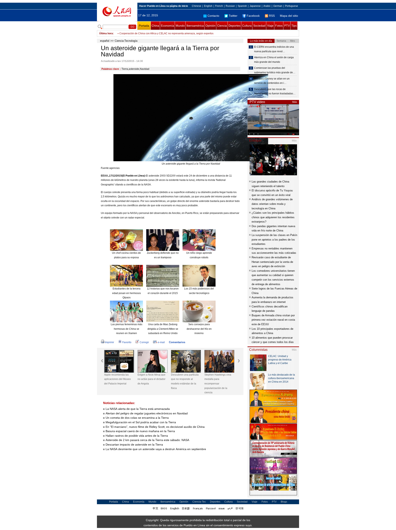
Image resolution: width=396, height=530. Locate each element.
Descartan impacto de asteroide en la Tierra (134, 444)
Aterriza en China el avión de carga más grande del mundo (274, 59)
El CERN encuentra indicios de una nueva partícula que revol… (274, 49)
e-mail (161, 342)
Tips (294, 25)
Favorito (126, 342)
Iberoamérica (195, 25)
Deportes (234, 25)
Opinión (210, 25)
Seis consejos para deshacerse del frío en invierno (199, 329)
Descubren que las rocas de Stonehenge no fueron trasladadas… (275, 91)
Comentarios (177, 342)
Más (294, 102)
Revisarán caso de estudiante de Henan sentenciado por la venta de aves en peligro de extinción (272, 262)
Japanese (255, 6)
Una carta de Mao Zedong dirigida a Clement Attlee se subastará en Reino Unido (162, 329)
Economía (167, 25)
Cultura (247, 25)
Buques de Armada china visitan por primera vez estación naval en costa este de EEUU (273, 320)
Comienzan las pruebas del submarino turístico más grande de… (274, 70)
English (208, 6)
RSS (272, 15)
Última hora (106, 33)
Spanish (242, 6)
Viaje (270, 25)
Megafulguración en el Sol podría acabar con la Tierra (141, 422)
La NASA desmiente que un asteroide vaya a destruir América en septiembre (156, 449)
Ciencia (222, 25)
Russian (230, 6)
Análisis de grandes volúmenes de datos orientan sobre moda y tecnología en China (272, 204)
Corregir (144, 342)
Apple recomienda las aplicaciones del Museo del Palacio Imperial (117, 379)
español (104, 40)
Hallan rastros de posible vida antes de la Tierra (137, 435)
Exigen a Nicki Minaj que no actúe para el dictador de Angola (151, 379)
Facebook (253, 15)
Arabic (267, 6)
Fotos (279, 25)
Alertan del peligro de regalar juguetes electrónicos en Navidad (147, 413)
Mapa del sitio (289, 15)
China (155, 25)
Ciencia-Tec (199, 501)
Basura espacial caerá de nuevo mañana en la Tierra (140, 431)
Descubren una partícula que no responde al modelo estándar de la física (185, 381)
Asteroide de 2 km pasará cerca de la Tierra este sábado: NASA (147, 440)
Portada (144, 25)
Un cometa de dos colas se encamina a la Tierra (137, 417)
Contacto (213, 15)
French (219, 6)
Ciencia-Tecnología (126, 40)
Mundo (180, 25)
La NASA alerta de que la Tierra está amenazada (138, 408)
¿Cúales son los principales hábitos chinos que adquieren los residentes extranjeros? (273, 217)
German (277, 6)
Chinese (196, 6)
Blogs (284, 501)
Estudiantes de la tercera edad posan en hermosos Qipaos (126, 293)
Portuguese (291, 6)
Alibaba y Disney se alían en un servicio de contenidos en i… (272, 81)
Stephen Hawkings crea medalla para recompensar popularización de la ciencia (217, 383)
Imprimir (109, 342)
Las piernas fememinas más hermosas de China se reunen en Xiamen (126, 329)
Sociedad (259, 25)
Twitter (233, 15)
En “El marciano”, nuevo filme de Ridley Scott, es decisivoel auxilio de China (155, 426)
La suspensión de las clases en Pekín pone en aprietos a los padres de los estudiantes (274, 239)
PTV (287, 25)
